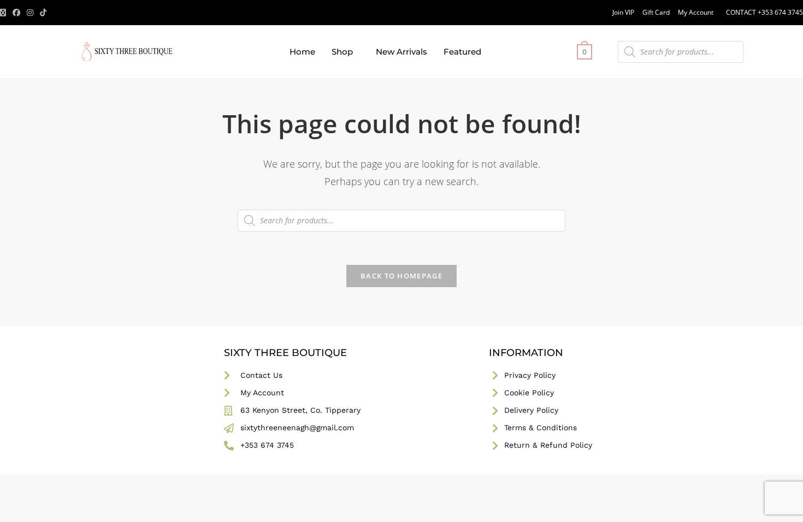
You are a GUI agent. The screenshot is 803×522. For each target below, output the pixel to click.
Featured (462, 51)
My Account (695, 12)
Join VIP (623, 12)
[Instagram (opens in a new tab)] (30, 12)
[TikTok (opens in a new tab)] (43, 12)
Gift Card (656, 12)
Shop (342, 51)
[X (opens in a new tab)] (4, 12)
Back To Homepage (401, 276)
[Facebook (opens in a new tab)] (16, 12)
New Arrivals (401, 51)
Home (302, 51)
